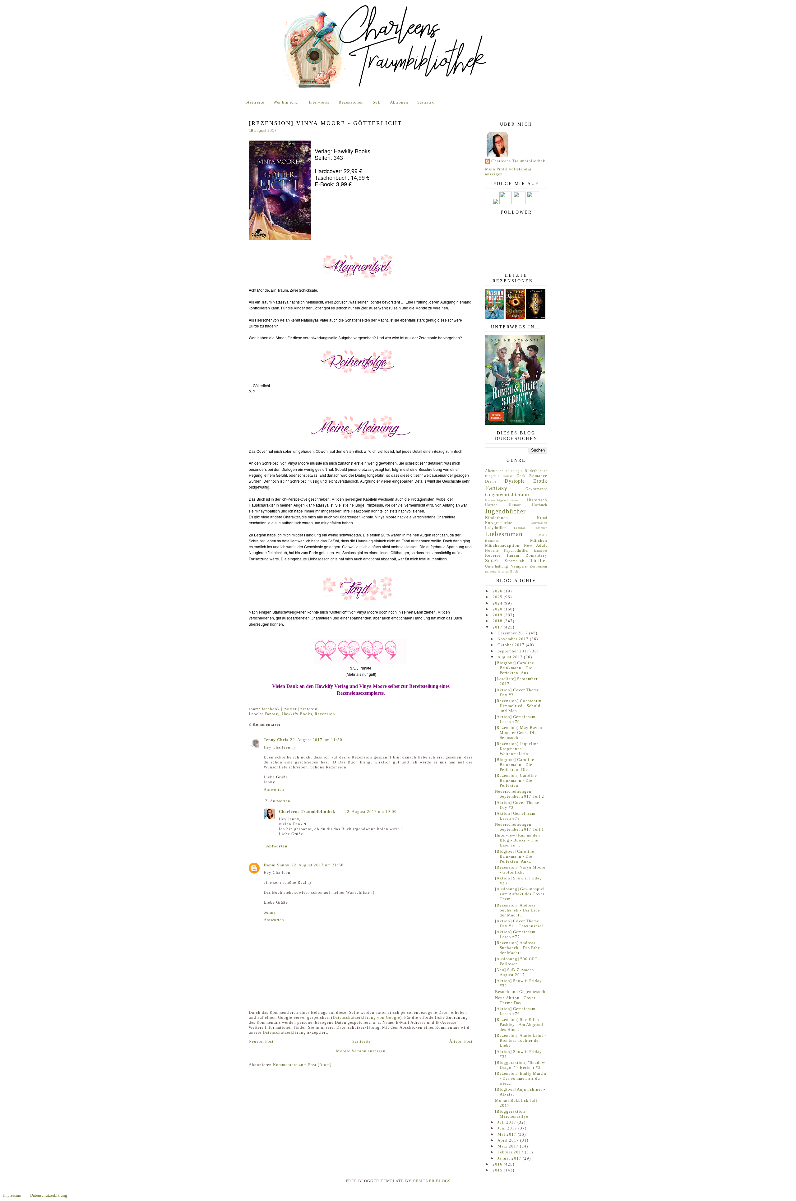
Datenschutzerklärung (284, 1032)
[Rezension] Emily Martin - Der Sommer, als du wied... (520, 1078)
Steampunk (514, 561)
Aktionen (399, 102)
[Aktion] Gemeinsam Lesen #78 (515, 816)
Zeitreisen (538, 566)
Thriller (538, 560)
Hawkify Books (297, 714)
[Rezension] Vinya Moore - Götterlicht (520, 869)
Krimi (542, 518)
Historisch (537, 500)
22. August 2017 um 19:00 (371, 811)
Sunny (270, 912)
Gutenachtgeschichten (501, 500)
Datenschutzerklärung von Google (366, 1017)
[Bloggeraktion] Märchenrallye (511, 1114)
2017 (498, 627)
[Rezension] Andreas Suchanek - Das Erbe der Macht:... (517, 910)
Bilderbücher (536, 471)
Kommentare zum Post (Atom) (302, 1064)
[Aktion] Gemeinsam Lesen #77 (515, 934)
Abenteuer (494, 471)
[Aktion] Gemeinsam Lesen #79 (515, 719)
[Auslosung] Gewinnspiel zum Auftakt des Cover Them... (520, 894)
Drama (491, 482)
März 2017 (508, 1146)
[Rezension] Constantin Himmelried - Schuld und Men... (518, 705)
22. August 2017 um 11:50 (316, 739)
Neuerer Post (261, 1041)
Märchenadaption (502, 545)
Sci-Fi (492, 560)
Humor (515, 505)
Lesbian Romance (531, 528)
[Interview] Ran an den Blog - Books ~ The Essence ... (517, 840)
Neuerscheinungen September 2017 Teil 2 (519, 794)
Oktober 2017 (511, 644)
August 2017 (510, 657)
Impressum (12, 1195)
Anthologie (513, 471)
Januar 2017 (510, 1158)
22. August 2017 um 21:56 (317, 865)
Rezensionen (351, 102)
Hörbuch (539, 505)
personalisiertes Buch (501, 571)
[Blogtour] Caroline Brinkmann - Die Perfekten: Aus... (514, 668)
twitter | (292, 709)
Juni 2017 (507, 1128)
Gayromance (536, 489)
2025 (498, 597)
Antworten (274, 789)
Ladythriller (495, 528)
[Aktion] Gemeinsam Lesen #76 (515, 1011)
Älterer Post (461, 1041)
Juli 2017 (507, 1122)
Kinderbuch (496, 517)
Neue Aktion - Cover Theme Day (515, 1000)
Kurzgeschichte (498, 523)
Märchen (538, 540)
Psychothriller (516, 551)
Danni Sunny (276, 865)
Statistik (425, 102)
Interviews (319, 102)
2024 (498, 603)
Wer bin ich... (286, 102)
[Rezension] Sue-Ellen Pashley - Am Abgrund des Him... (519, 1024)
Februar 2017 (511, 1152)
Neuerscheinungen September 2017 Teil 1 (519, 827)
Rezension (325, 714)
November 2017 (513, 639)
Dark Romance (531, 475)
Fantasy (272, 714)
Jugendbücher (505, 511)
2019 (498, 615)
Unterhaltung (496, 566)
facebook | (273, 709)
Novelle (492, 551)
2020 (498, 609)
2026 (498, 591)
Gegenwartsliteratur (507, 494)
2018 (498, 621)
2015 (498, 1170)
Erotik (540, 481)
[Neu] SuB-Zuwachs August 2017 (514, 972)
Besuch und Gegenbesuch (520, 991)
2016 (498, 1164)
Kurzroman (539, 523)
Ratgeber (540, 550)
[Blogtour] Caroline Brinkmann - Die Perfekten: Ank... (514, 856)
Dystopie (515, 481)
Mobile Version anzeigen (361, 1051)
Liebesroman (504, 533)
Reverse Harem (502, 555)
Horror (491, 505)
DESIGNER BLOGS (432, 1181)
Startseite (255, 102)
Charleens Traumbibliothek (307, 811)
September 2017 (513, 651)
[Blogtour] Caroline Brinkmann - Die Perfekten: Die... (514, 764)
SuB (377, 102)
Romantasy (536, 555)
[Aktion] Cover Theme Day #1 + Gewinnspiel (519, 923)
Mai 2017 (507, 1134)
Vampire (519, 566)
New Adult (536, 545)
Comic (508, 476)
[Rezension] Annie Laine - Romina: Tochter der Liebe (521, 1040)
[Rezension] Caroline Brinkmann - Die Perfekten (516, 780)
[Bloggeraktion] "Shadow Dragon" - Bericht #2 (520, 1065)
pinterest (309, 709)
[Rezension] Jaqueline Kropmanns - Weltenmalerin (517, 748)
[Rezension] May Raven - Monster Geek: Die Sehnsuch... (520, 732)
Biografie (492, 476)
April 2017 (508, 1140)
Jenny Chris (276, 739)
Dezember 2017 (513, 633)
